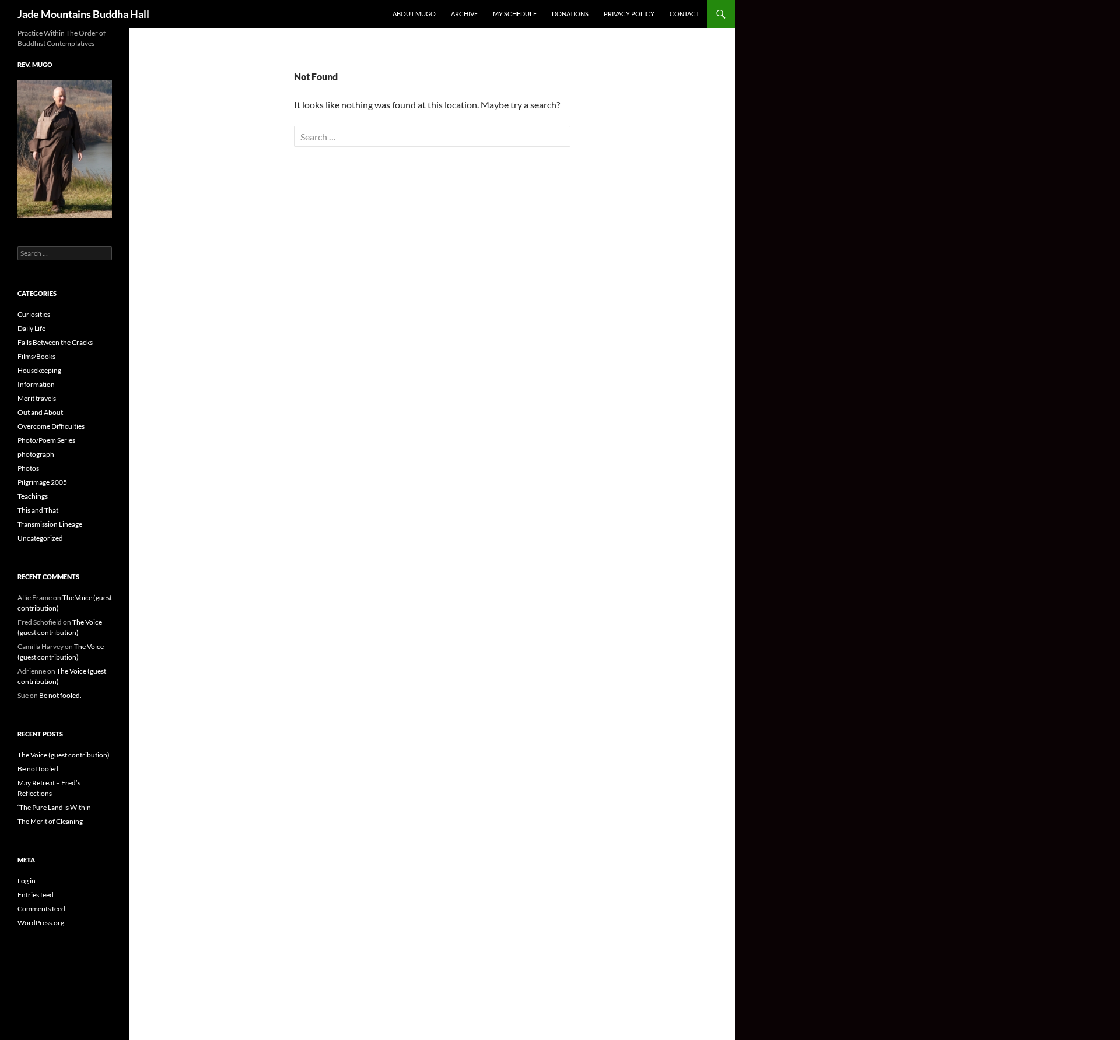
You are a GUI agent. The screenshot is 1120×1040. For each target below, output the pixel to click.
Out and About (40, 412)
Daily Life (32, 328)
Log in (27, 880)
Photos (28, 468)
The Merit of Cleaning (50, 821)
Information (36, 384)
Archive (464, 13)
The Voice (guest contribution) (64, 754)
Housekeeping (39, 370)
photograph (36, 454)
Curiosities (34, 314)
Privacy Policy (629, 13)
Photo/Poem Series (46, 440)
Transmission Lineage (50, 524)
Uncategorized (40, 538)
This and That (38, 510)
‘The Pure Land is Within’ (55, 807)
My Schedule (515, 13)
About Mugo (414, 13)
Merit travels (37, 398)
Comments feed (41, 908)
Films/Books (36, 356)
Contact (684, 13)
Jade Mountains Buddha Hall (83, 14)
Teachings (33, 496)
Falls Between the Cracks (55, 342)
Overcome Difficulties (51, 426)
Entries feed (36, 894)
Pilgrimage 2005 (42, 482)
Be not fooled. (60, 695)
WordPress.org (41, 922)
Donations (570, 13)
